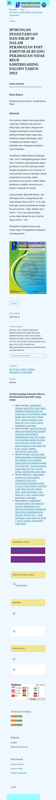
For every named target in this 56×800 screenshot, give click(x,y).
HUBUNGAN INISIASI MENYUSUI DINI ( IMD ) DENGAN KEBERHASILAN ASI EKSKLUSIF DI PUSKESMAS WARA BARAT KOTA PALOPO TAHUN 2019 (31, 412)
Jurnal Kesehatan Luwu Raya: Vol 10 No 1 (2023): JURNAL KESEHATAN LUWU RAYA (30, 519)
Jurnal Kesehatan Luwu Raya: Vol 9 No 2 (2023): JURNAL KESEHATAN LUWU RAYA (31, 469)
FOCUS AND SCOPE (21, 559)
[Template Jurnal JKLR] (20, 585)
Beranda (13, 9)
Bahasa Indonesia (19, 746)
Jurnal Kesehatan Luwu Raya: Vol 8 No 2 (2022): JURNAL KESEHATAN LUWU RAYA (30, 448)
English (14, 742)
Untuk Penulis (17, 768)
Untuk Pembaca (17, 764)
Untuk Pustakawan (19, 773)
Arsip (22, 9)
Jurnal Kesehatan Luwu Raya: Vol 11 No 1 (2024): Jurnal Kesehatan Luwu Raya (29, 495)
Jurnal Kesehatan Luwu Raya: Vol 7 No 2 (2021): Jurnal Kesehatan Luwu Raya (29, 422)
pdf (15, 303)
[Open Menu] (9, 3)
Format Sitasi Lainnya (20, 355)
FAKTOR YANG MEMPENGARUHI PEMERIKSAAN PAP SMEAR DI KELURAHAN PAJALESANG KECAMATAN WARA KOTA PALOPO (30, 460)
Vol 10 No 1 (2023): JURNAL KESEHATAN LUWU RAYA (25, 14)
